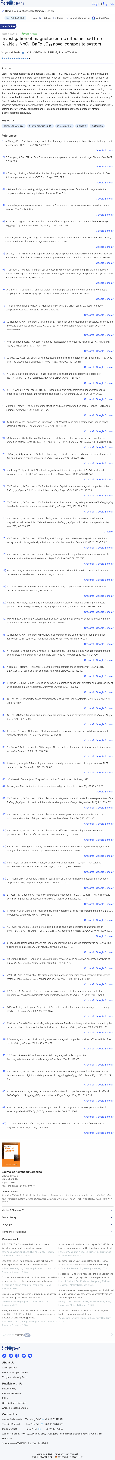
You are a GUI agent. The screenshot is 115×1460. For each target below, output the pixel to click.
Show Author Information (14, 58)
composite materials (13, 126)
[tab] (58, 1210)
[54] (3, 991)
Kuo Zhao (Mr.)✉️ (34, 1424)
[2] (3, 157)
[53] (3, 974)
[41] (3, 786)
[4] (3, 189)
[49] (3, 910)
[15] (3, 373)
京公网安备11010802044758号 (70, 1457)
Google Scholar (105, 150)
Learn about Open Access (15, 1372)
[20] (3, 454)
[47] (3, 878)
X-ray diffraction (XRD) (40, 126)
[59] (3, 1071)
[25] (3, 538)
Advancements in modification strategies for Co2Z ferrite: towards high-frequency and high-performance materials (85, 1246)
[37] (3, 731)
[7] (3, 237)
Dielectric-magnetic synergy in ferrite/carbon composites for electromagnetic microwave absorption (29, 1296)
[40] (3, 779)
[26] (3, 554)
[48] (3, 894)
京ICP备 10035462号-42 (42, 1457)
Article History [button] (9, 1217)
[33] (3, 666)
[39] (3, 763)
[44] (3, 830)
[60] (3, 1091)
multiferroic (97, 126)
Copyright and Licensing (14, 1403)
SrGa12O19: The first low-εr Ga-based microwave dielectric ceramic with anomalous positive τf (25, 1246)
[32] (3, 650)
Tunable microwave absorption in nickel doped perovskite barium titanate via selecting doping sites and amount (29, 1279)
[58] (3, 1055)
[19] (3, 438)
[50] (3, 926)
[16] (3, 389)
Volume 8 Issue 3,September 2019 (10, 1177)
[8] (3, 253)
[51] (3, 942)
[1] (2, 141)
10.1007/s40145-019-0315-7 (21, 1186)
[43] (3, 814)
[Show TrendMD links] (112, 1334)
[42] (3, 798)
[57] (3, 1039)
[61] (3, 1107)
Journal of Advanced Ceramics (29, 11)
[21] (3, 470)
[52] (3, 958)
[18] (3, 421)
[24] (3, 518)
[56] (3, 1023)
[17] (3, 405)
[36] (3, 714)
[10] (3, 289)
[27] (3, 570)
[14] (3, 357)
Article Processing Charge (15, 1408)
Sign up (108, 3)
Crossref (89, 314)
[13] (3, 341)
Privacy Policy (9, 1388)
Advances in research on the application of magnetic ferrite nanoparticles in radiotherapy (83, 1312)
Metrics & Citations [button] (12, 1210)
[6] (3, 221)
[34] (3, 682)
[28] (3, 586)
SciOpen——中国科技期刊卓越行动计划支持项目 (25, 1443)
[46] (3, 862)
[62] (3, 1123)
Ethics (5, 1398)
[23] (3, 502)
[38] (3, 747)
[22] (3, 486)
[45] (3, 846)
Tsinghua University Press (14, 1377)
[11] (3, 305)
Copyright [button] (7, 1224)
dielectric (81, 126)
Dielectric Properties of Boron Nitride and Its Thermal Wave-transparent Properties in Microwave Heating (83, 1263)
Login (96, 3)
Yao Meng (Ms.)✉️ (34, 1419)
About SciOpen (9, 1367)
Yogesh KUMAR (10, 52)
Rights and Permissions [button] (14, 1231)
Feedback (7, 1438)
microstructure (64, 126)
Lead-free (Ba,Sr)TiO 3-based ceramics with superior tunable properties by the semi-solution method (27, 1263)
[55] (3, 1007)
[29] (3, 602)
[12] (3, 321)
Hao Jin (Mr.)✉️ (33, 1429)
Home (8, 11)
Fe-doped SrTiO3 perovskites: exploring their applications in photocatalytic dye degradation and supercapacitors (85, 1276)
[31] (3, 634)
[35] (3, 698)
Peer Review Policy (11, 1393)
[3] (3, 173)
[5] (3, 205)
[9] (3, 269)
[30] (3, 618)
